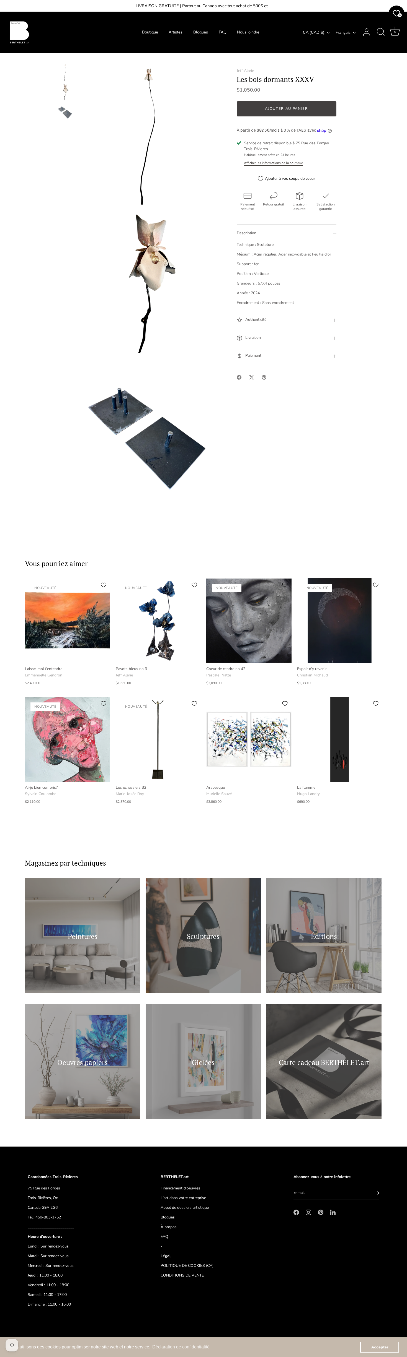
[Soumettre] (376, 1193)
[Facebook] (296, 1212)
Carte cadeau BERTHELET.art (324, 1062)
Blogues (200, 32)
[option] (65, 73)
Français (343, 32)
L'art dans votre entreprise (183, 1197)
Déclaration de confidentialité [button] (181, 1347)
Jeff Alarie (245, 70)
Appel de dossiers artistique (185, 1207)
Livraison (252, 337)
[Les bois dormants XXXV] (65, 72)
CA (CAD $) (313, 32)
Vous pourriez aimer (56, 563)
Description (246, 233)
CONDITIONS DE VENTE (182, 1275)
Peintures (82, 936)
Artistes (175, 32)
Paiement (252, 355)
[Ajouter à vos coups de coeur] (103, 585)
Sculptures (203, 936)
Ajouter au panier (286, 108)
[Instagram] (308, 1212)
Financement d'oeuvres (180, 1188)
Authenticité (255, 319)
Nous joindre (248, 32)
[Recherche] (381, 32)
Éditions (324, 936)
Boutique (150, 32)
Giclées (203, 1062)
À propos (169, 1227)
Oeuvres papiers (82, 1062)
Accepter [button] (379, 1347)
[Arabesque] (249, 739)
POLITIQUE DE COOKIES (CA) (187, 1265)
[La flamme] (339, 739)
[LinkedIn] (333, 1212)
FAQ (222, 32)
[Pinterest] (320, 1212)
